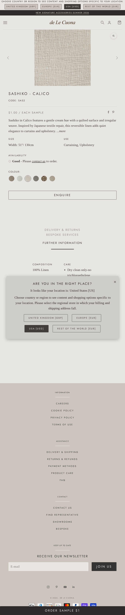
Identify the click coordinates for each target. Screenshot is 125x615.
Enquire (62, 195)
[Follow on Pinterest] (56, 587)
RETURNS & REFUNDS (62, 459)
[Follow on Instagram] (48, 587)
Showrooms (62, 521)
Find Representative (62, 514)
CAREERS (62, 403)
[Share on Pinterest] (113, 112)
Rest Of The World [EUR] (102, 6)
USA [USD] (72, 6)
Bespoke (62, 528)
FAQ (62, 480)
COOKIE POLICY (62, 410)
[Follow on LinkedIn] (73, 587)
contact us (38, 161)
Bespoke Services (62, 234)
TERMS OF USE (62, 424)
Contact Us (62, 507)
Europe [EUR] (51, 6)
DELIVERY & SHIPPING (62, 452)
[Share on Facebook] (108, 112)
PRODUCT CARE (62, 473)
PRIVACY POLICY (62, 417)
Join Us (104, 566)
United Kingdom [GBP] (21, 6)
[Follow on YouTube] (65, 587)
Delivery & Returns (62, 230)
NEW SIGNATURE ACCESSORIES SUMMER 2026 (62, 12)
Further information (62, 243)
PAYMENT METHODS (62, 466)
